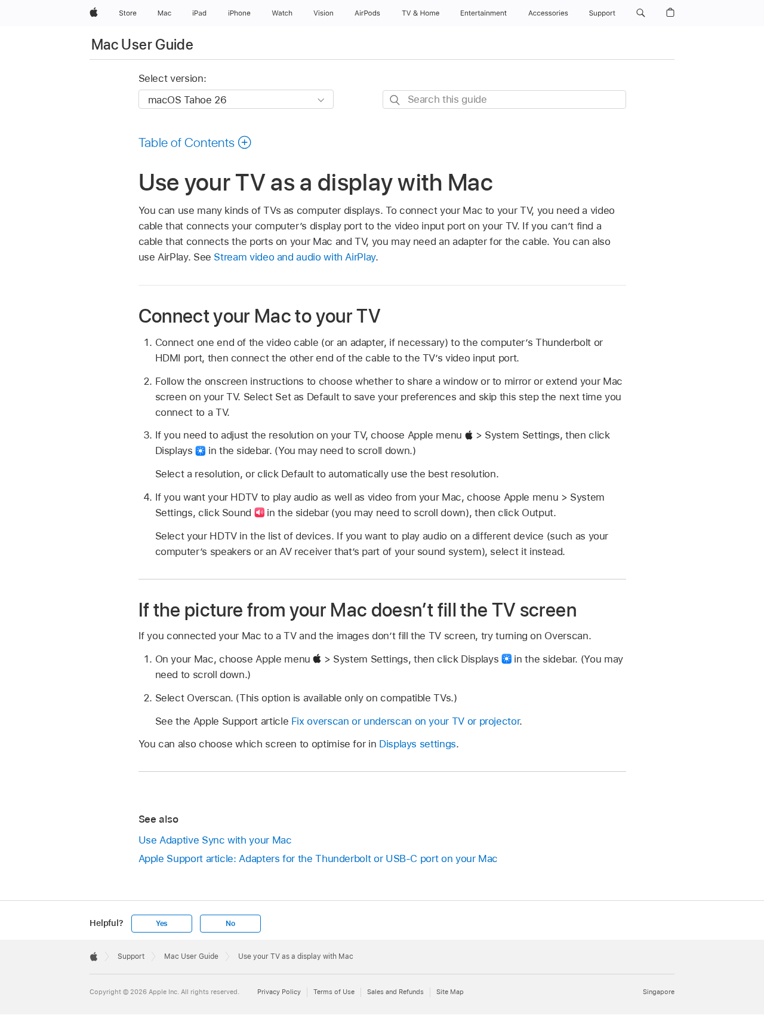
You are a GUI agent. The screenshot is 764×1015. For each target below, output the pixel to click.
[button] (640, 13)
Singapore (658, 992)
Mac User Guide (142, 44)
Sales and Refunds (395, 992)
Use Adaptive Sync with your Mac (215, 840)
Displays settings (417, 744)
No (230, 923)
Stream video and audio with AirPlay (294, 257)
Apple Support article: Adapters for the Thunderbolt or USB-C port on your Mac (318, 858)
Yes (162, 923)
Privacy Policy (279, 992)
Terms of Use (334, 992)
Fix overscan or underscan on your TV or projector (405, 721)
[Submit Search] (395, 100)
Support (131, 956)
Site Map (450, 992)
